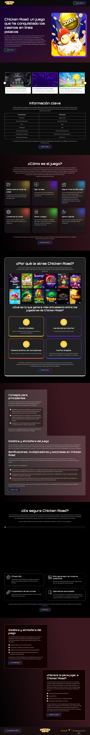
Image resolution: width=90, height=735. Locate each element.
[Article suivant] (85, 83)
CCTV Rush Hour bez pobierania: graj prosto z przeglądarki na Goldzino (18, 89)
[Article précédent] (5, 83)
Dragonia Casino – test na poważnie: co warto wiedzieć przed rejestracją (71, 89)
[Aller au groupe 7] (40, 96)
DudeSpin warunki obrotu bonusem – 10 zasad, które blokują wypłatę (43, 89)
